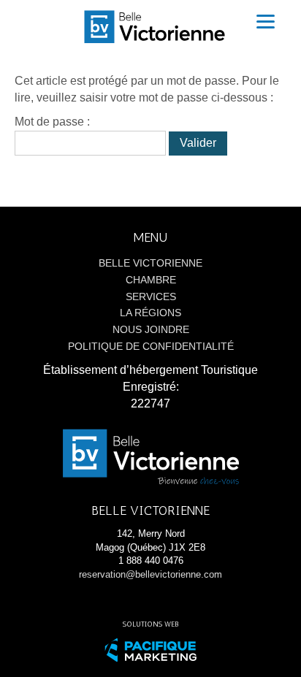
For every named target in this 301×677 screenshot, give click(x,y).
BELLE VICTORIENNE (150, 263)
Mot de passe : (52, 121)
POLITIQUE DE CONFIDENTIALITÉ (151, 346)
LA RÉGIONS (150, 312)
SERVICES (151, 296)
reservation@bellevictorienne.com (150, 574)
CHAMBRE (151, 280)
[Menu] (265, 21)
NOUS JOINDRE (151, 329)
